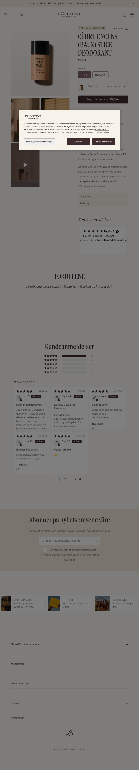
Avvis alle (78, 141)
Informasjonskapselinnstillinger (39, 141)
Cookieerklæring (102, 132)
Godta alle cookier (104, 141)
